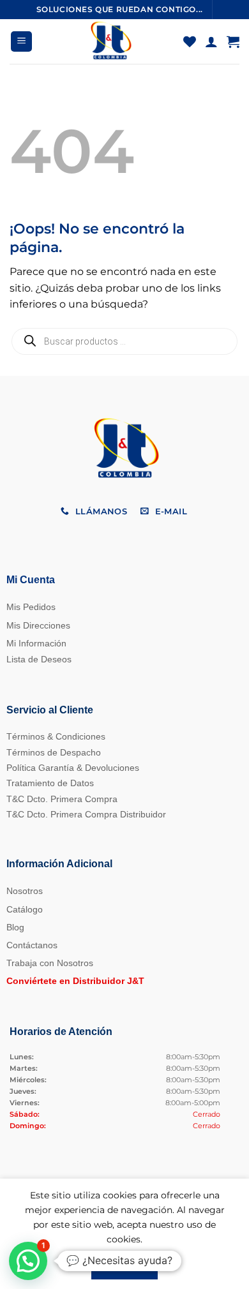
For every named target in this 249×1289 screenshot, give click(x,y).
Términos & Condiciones (55, 736)
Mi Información (36, 643)
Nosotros (24, 891)
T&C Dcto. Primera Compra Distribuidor (86, 814)
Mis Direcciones (38, 625)
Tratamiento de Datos (50, 783)
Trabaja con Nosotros (49, 963)
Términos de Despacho (53, 752)
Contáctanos (31, 945)
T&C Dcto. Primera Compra (61, 799)
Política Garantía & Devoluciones (72, 768)
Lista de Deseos (39, 659)
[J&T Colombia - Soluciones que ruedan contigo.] (110, 41)
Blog (15, 927)
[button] (21, 41)
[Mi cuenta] (211, 41)
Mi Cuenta (30, 579)
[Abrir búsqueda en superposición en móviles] (124, 341)
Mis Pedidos (31, 607)
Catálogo (24, 909)
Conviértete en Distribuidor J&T (75, 981)
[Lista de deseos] (189, 41)
